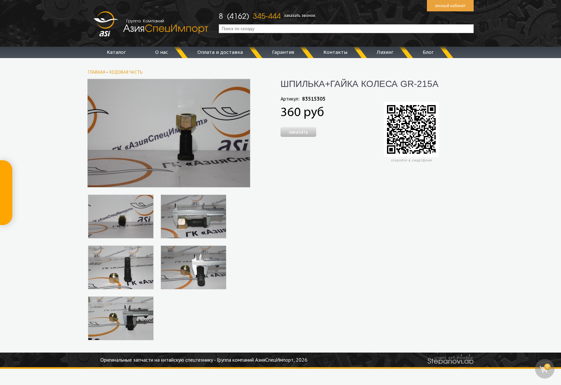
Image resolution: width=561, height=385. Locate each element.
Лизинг (385, 52)
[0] (545, 377)
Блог (428, 52)
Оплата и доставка (220, 52)
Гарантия (283, 52)
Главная (96, 72)
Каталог (116, 52)
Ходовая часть (125, 72)
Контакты (335, 52)
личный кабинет (450, 5)
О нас (161, 52)
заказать (298, 131)
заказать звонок (299, 15)
